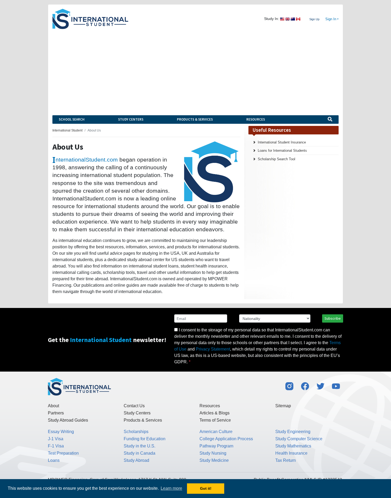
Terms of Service (215, 420)
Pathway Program (216, 446)
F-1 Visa (56, 446)
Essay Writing (61, 431)
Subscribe (333, 318)
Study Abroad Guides (68, 420)
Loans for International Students (282, 151)
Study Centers (130, 119)
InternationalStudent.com (87, 160)
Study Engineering (292, 431)
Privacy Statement (213, 349)
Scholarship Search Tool (276, 159)
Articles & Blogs (214, 413)
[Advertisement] (195, 69)
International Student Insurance (282, 142)
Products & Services (195, 119)
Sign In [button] (330, 19)
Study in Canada (139, 453)
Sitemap (283, 406)
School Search (72, 119)
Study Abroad (136, 460)
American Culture (215, 431)
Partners (56, 413)
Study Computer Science (298, 439)
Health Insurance (291, 453)
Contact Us (134, 406)
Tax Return (285, 460)
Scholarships (136, 431)
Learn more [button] (171, 488)
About (53, 406)
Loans (54, 460)
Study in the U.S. (139, 446)
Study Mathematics (293, 446)
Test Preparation (63, 453)
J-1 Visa (55, 439)
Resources (255, 119)
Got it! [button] (205, 488)
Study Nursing (212, 453)
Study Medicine (214, 460)
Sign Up (314, 19)
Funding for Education (144, 439)
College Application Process (226, 439)
